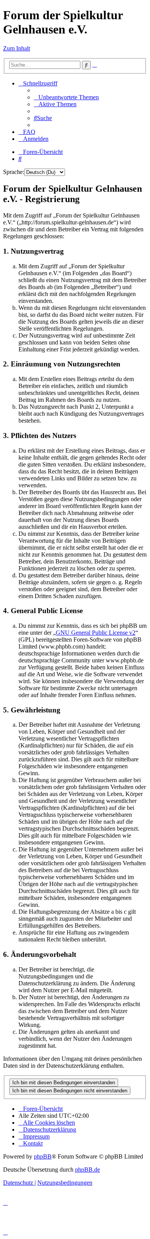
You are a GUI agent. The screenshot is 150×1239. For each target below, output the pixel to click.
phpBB (43, 1156)
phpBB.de (87, 1169)
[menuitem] (66, 97)
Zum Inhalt (16, 48)
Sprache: (13, 172)
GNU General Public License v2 (95, 632)
